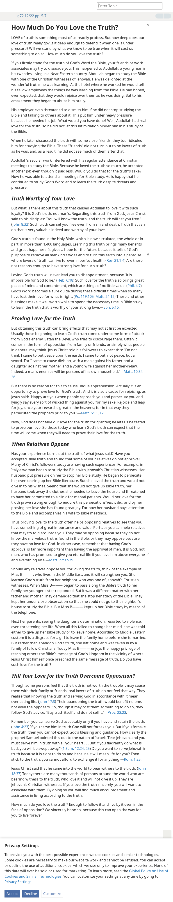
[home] (7, 6)
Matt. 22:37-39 (61, 560)
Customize (52, 893)
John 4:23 (20, 726)
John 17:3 (47, 701)
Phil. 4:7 (134, 285)
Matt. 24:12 (104, 296)
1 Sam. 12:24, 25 (76, 748)
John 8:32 (20, 224)
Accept (12, 893)
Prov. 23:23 (117, 712)
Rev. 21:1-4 (115, 260)
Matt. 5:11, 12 (92, 413)
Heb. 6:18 (65, 280)
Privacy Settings (18, 881)
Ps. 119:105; (85, 296)
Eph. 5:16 (111, 307)
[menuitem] (7, 6)
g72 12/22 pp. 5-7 (31, 15)
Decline (30, 893)
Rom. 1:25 (132, 759)
